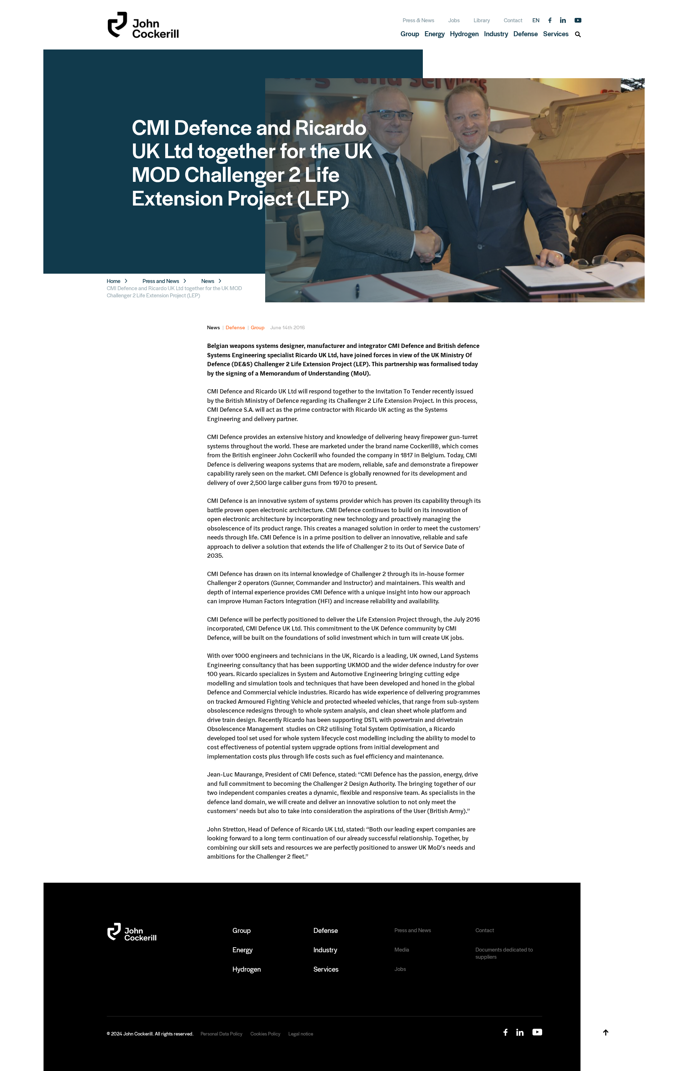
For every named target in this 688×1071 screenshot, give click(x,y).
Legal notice (300, 1033)
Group (257, 327)
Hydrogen (247, 968)
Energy (243, 949)
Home (113, 280)
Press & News (418, 20)
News (207, 280)
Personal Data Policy (221, 1033)
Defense (235, 327)
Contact (513, 20)
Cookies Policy (265, 1033)
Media (402, 949)
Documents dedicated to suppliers (504, 953)
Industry (325, 949)
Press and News (161, 280)
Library (482, 20)
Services (326, 968)
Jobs (454, 20)
